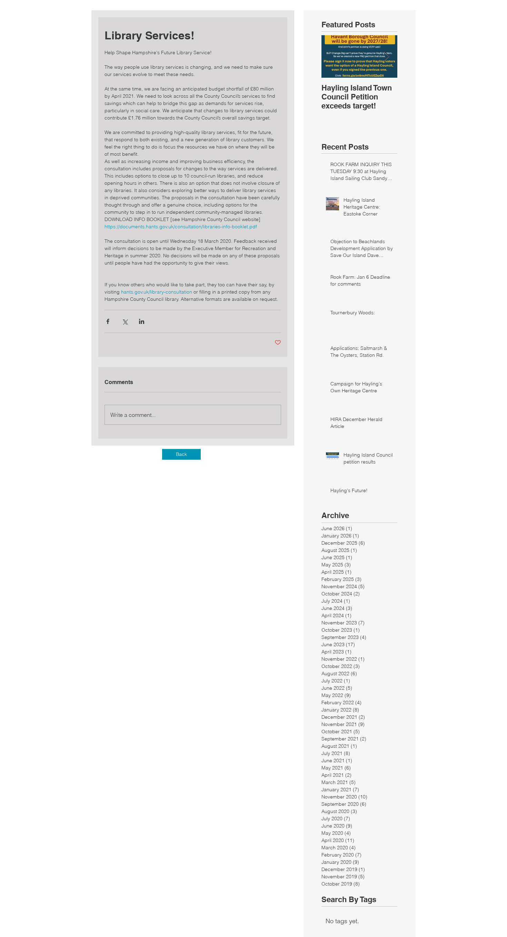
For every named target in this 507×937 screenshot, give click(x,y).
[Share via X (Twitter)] (124, 321)
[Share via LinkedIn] (141, 321)
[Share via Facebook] (108, 321)
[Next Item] (386, 56)
